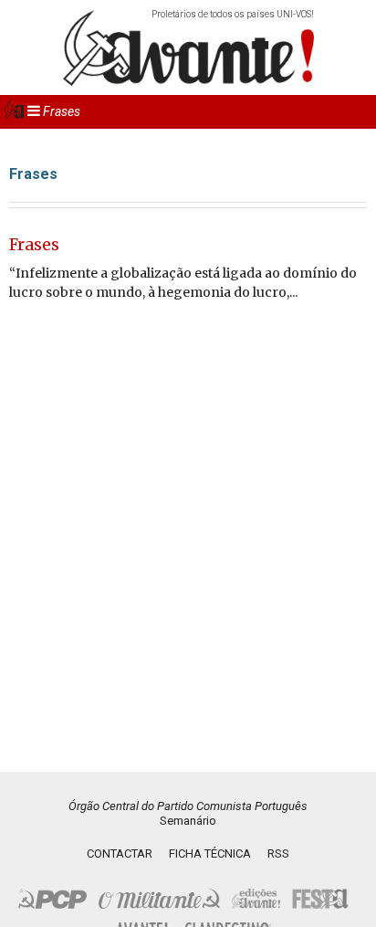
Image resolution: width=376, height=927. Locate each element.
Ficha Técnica (210, 853)
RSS (278, 853)
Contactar (119, 853)
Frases (34, 245)
